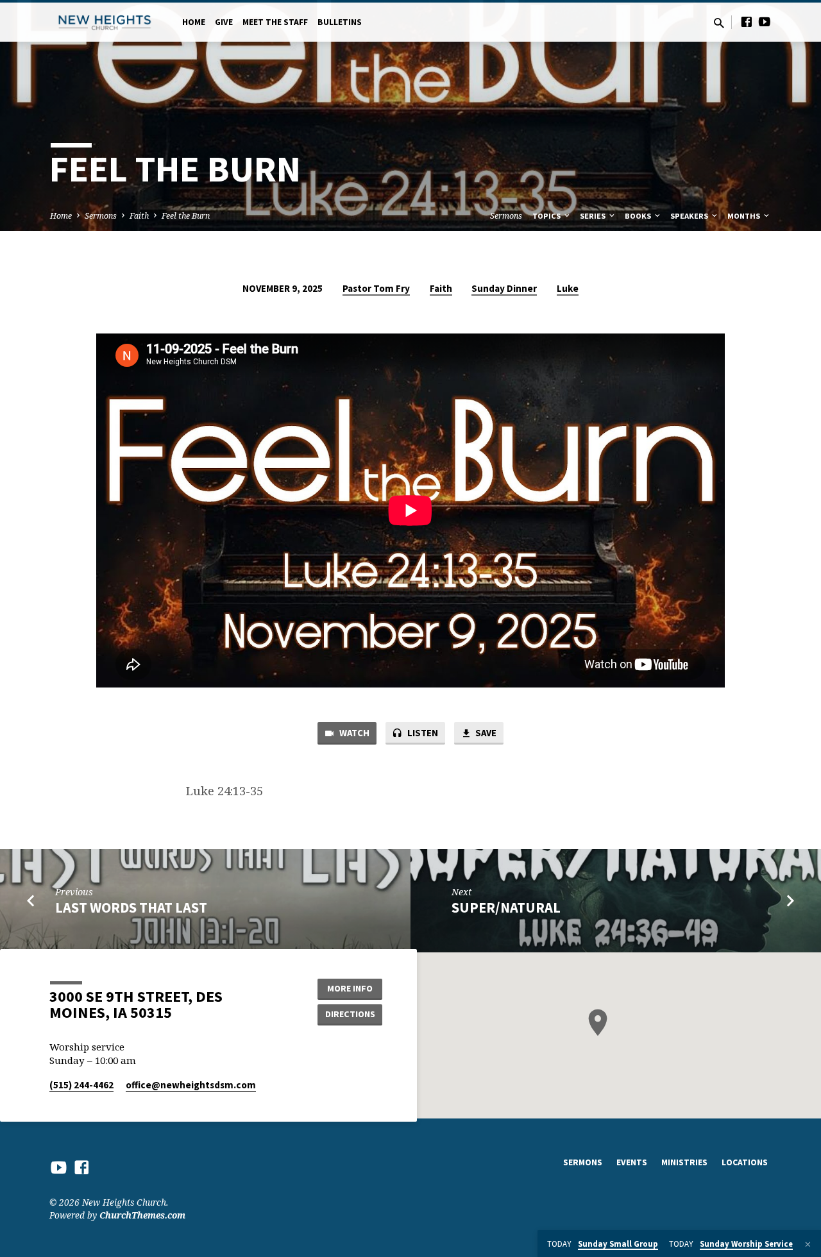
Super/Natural (506, 907)
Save (484, 733)
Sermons (101, 215)
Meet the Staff (275, 22)
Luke (568, 288)
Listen (421, 733)
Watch (353, 733)
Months (744, 216)
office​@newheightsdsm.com (191, 1085)
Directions (350, 1014)
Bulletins (339, 22)
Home (193, 22)
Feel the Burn (186, 215)
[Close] (808, 1244)
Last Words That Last (131, 907)
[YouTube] (765, 21)
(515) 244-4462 (81, 1085)
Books (639, 216)
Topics (547, 216)
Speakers (690, 216)
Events (631, 1162)
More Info (350, 988)
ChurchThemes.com (142, 1215)
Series (593, 216)
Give (224, 22)
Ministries (684, 1162)
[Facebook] (747, 21)
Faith (139, 215)
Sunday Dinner (504, 288)
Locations (745, 1162)
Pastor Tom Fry (376, 288)
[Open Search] (719, 22)
